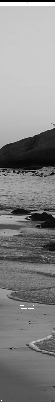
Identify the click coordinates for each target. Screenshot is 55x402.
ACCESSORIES (27, 5)
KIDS (30, 5)
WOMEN (22, 5)
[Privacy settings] (1, 401)
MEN (24, 5)
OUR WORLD (33, 5)
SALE (19, 5)
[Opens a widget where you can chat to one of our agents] (52, 401)
